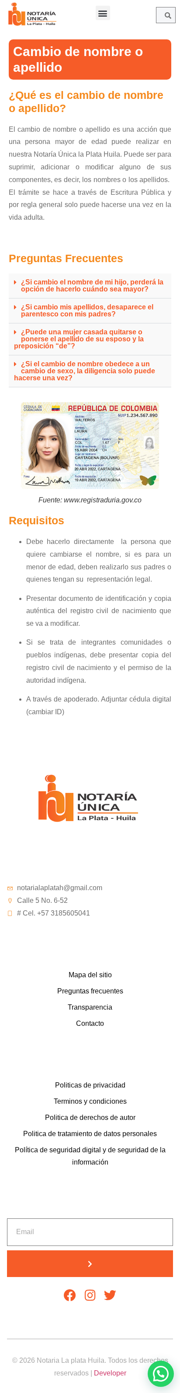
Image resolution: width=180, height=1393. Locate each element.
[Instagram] (90, 1295)
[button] (103, 13)
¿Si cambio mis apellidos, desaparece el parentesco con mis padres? (87, 310)
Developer (110, 1373)
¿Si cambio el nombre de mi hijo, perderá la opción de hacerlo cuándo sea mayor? (92, 285)
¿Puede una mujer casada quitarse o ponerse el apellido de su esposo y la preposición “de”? (79, 339)
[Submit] (90, 1263)
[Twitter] (110, 1295)
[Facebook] (70, 1295)
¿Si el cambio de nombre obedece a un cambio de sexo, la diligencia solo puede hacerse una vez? (84, 371)
